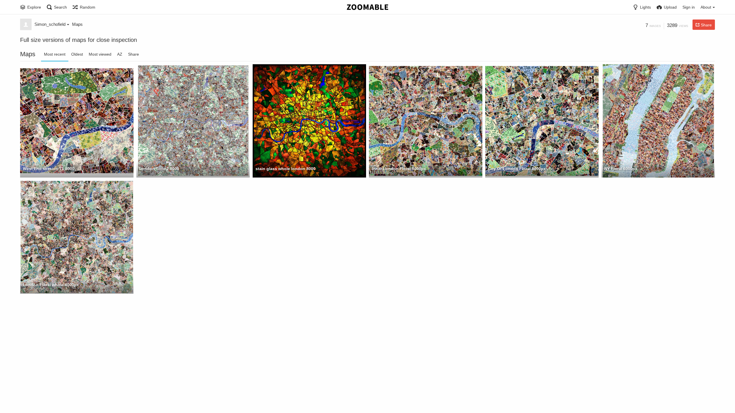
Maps (77, 24)
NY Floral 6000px (620, 168)
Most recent (54, 54)
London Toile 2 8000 (159, 168)
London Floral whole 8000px (51, 285)
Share (133, 54)
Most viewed (100, 54)
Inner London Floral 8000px (399, 168)
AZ (119, 54)
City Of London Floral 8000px (517, 168)
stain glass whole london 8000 (286, 168)
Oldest (77, 54)
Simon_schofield (49, 24)
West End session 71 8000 (48, 168)
